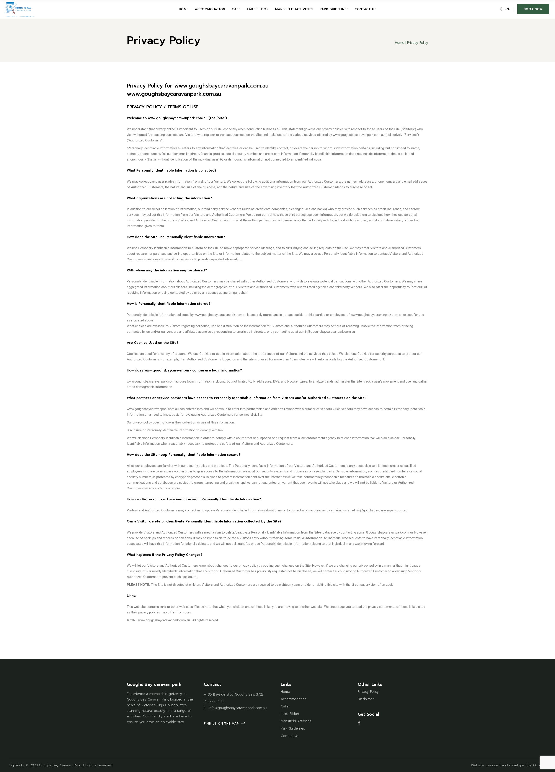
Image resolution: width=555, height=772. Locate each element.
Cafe (285, 706)
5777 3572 (215, 701)
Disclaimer (366, 699)
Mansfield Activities (296, 721)
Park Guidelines (293, 728)
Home (285, 691)
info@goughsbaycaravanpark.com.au (237, 708)
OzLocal (539, 765)
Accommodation (294, 699)
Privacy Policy (368, 691)
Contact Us (290, 735)
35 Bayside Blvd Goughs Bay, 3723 (236, 694)
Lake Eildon (290, 713)
